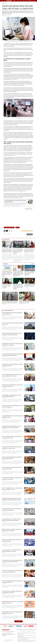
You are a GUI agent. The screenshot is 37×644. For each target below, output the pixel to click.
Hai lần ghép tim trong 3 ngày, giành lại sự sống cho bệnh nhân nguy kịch (12, 499)
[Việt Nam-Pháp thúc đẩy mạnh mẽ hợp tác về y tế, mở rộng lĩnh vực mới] (29, 439)
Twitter (7, 231)
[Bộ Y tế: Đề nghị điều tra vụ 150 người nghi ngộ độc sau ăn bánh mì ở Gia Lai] (29, 490)
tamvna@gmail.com (20, 636)
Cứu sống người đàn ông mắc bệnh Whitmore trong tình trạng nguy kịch (12, 509)
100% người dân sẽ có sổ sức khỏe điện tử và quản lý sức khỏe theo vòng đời (11, 550)
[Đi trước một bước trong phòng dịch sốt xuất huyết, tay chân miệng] (29, 470)
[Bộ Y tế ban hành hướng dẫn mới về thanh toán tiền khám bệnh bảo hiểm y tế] (18, 244)
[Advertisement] (18, 217)
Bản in (9, 231)
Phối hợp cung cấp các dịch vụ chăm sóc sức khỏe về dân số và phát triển (12, 530)
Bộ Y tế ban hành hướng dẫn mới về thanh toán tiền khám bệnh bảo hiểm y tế (18, 251)
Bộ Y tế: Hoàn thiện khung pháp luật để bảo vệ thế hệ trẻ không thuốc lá (12, 457)
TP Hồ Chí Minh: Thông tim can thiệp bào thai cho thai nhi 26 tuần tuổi (12, 478)
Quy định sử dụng (25, 629)
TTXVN (21, 630)
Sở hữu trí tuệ (19, 629)
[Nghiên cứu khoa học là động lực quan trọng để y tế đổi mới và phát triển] (29, 387)
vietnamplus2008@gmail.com (23, 638)
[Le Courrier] (12, 626)
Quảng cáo (28, 630)
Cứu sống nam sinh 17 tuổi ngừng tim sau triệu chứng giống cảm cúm (12, 364)
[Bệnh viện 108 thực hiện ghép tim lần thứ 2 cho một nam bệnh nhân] (29, 542)
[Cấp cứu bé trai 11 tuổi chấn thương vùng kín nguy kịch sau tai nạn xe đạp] (29, 449)
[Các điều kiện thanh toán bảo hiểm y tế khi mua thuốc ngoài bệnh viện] (29, 244)
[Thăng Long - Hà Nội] (30, 0)
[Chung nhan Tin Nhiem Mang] (9, 641)
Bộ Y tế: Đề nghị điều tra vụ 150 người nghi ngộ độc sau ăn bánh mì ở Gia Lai (12, 488)
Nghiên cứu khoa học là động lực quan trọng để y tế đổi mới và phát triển (12, 385)
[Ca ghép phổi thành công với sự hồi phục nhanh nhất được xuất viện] (29, 418)
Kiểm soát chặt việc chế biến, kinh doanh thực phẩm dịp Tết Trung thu (12, 612)
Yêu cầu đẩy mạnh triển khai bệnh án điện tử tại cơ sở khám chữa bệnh (15, 200)
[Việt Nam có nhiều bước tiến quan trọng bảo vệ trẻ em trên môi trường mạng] (29, 573)
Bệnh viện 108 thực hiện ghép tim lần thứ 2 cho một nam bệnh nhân (12, 540)
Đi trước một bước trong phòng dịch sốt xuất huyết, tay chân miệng (12, 468)
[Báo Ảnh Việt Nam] (19, 626)
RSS (29, 629)
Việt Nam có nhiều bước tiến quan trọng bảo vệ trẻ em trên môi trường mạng (12, 571)
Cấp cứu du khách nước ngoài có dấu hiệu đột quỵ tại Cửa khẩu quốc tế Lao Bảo (12, 375)
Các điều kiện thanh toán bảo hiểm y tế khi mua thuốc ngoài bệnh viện (29, 250)
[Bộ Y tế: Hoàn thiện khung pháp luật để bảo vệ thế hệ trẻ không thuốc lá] (29, 459)
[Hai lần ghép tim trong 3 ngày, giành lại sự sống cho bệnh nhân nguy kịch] (29, 501)
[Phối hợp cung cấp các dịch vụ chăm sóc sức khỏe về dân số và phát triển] (29, 532)
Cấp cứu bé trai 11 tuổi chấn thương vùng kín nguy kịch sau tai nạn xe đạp (12, 447)
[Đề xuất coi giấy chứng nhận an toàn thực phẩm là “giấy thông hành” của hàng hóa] (29, 356)
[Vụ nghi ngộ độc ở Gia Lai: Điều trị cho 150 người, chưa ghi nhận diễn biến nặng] (29, 521)
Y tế (6, 3)
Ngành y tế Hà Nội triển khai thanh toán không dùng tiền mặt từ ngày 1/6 (7, 250)
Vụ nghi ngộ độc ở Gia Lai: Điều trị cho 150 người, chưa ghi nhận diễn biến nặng (11, 519)
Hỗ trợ (31, 629)
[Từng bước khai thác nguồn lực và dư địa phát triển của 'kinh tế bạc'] (29, 315)
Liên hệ (32, 630)
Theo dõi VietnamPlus (24, 230)
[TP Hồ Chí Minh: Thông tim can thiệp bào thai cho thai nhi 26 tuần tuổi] (29, 480)
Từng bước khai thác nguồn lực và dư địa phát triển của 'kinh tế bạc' (12, 313)
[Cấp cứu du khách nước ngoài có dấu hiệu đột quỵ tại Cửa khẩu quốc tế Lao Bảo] (29, 377)
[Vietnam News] (6, 626)
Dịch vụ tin (24, 630)
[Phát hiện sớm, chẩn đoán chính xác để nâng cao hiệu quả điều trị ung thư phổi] (29, 336)
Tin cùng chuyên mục (8, 310)
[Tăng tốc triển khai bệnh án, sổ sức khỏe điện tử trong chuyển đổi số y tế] (29, 583)
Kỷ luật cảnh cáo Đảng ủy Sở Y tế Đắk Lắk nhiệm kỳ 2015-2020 (12, 323)
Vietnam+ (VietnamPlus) (9, 0)
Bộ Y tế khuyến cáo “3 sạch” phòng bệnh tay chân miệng (12, 602)
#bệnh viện (17, 227)
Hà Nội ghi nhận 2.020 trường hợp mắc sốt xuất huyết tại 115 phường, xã (12, 406)
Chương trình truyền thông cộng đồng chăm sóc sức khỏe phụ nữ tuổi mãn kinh (12, 561)
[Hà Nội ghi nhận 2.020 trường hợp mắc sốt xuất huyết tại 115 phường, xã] (29, 408)
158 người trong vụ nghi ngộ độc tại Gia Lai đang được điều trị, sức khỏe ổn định (11, 426)
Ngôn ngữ (34, 629)
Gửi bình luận (30, 234)
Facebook (5, 231)
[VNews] (23, 626)
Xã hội (3, 3)
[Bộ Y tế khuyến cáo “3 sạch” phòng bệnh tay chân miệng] (29, 604)
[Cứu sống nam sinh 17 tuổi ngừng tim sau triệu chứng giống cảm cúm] (29, 367)
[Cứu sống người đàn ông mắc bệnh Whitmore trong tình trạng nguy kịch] (29, 511)
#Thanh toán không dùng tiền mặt (9, 227)
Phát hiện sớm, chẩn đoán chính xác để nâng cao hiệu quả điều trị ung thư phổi (12, 334)
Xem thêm (18, 621)
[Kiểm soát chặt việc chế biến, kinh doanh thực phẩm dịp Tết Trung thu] (29, 614)
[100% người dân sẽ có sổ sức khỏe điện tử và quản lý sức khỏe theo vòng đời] (29, 552)
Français (21, 0)
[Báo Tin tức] (32, 626)
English (18, 0)
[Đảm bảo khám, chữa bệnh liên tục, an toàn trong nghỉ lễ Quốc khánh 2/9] (29, 398)
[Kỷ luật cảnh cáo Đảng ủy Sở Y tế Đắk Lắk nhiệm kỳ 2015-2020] (29, 325)
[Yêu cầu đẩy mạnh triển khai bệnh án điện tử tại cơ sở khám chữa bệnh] (30, 201)
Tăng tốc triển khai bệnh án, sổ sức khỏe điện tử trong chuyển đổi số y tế (12, 581)
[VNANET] (27, 626)
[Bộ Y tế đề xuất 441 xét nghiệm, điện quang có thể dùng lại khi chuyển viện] (29, 594)
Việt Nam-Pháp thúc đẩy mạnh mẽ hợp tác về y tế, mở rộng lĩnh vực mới (12, 437)
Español (24, 0)
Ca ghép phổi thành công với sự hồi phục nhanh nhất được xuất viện (12, 416)
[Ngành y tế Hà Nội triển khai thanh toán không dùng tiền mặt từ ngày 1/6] (7, 244)
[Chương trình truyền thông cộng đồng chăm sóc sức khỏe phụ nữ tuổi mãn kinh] (29, 563)
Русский (28, 0)
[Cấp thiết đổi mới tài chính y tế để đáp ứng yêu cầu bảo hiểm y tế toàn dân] (29, 346)
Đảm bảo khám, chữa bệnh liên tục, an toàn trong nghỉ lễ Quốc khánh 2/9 (11, 395)
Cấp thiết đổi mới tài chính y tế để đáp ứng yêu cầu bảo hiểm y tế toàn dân (12, 344)
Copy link (12, 231)
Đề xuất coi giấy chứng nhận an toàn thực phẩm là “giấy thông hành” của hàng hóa (12, 354)
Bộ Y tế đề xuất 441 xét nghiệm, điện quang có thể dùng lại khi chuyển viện (12, 591)
